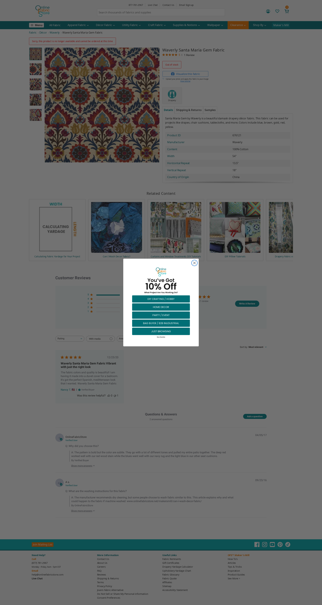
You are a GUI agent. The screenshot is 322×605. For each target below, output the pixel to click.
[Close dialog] (194, 263)
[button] (161, 299)
